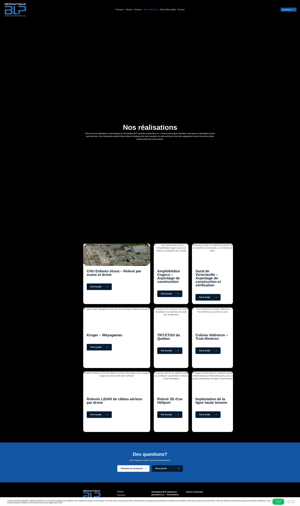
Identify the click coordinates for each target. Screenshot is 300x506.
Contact (181, 10)
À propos (119, 10)
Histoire (129, 10)
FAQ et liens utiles (168, 10)
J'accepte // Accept (278, 501)
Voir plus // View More (291, 501)
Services (138, 10)
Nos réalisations (151, 10)
